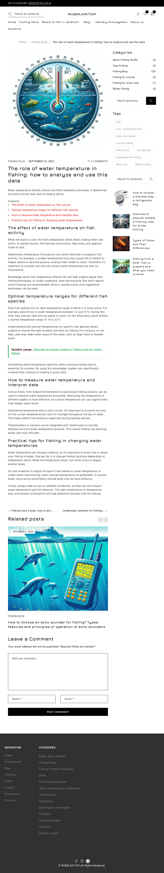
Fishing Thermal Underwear (56, 769)
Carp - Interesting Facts (129, 129)
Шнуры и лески (49, 833)
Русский (10, 800)
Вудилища (45, 801)
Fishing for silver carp (126, 83)
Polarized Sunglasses (52, 781)
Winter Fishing (143, 164)
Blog (7, 768)
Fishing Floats (48, 762)
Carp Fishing (120, 65)
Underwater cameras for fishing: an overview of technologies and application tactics (85, 510)
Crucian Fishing (124, 143)
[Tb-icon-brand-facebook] (76, 861)
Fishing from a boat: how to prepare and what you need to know (32, 510)
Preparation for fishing (128, 157)
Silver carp (121, 164)
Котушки (45, 814)
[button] (100, 519)
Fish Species (144, 150)
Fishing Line (122, 150)
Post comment (58, 712)
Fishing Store (13, 761)
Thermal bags (47, 794)
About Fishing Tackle (125, 59)
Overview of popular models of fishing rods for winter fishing (144, 222)
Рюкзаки (45, 826)
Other (42, 775)
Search (151, 101)
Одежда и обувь (49, 820)
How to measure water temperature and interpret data (45, 215)
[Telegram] (88, 861)
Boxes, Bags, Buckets (52, 756)
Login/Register (138, 14)
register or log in (40, 3)
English (9, 787)
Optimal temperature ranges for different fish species (45, 210)
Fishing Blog (39, 42)
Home (22, 42)
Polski (8, 781)
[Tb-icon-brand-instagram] (82, 861)
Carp (118, 122)
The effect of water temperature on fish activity (41, 204)
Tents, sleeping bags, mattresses (59, 788)
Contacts (10, 774)
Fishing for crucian (124, 77)
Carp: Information (126, 136)
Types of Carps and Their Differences (144, 244)
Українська (12, 793)
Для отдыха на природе (54, 807)
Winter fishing (121, 88)
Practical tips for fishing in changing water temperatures (47, 220)
